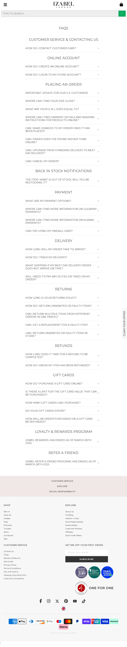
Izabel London (70, 633)
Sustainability (71, 525)
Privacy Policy (10, 565)
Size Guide (8, 561)
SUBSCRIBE (87, 559)
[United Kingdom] (64, 609)
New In (7, 511)
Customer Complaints (14, 578)
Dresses (7, 518)
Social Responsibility (74, 522)
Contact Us (9, 551)
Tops (6, 522)
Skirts (6, 532)
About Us (69, 511)
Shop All (7, 515)
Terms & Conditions (12, 568)
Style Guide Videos (73, 535)
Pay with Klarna (11, 572)
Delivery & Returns (12, 558)
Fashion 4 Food (72, 518)
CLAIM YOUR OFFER (124, 323)
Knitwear (8, 525)
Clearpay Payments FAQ (15, 575)
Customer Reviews (73, 528)
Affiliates (69, 532)
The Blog (69, 515)
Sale (5, 539)
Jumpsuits (8, 535)
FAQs (6, 555)
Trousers (7, 528)
